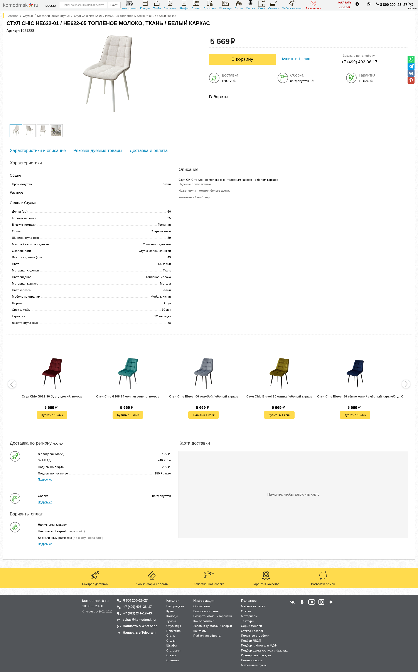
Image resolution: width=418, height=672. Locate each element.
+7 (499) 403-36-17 (359, 62)
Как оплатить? (203, 621)
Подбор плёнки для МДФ (259, 645)
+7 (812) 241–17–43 (137, 613)
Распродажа (313, 8)
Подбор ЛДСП (251, 640)
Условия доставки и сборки (212, 626)
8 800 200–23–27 (393, 5)
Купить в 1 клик (52, 415)
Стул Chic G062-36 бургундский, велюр (52, 396)
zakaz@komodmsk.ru (139, 619)
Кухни (261, 8)
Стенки (196, 8)
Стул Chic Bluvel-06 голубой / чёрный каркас (203, 396)
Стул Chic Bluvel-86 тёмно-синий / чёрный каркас (355, 396)
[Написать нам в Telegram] (357, 4)
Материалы (249, 616)
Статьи (246, 611)
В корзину (242, 59)
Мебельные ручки (253, 665)
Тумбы (157, 8)
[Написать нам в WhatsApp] (369, 4)
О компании (202, 606)
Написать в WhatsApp (140, 626)
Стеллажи (170, 8)
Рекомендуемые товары (97, 150)
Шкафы (184, 8)
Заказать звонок (344, 5)
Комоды (145, 8)
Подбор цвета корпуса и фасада (264, 650)
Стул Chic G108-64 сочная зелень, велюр (127, 396)
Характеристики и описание (38, 150)
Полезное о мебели (255, 635)
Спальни (273, 8)
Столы (239, 8)
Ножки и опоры (252, 660)
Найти (114, 5)
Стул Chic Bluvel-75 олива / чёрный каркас (279, 396)
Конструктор (129, 8)
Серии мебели (251, 626)
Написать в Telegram (139, 632)
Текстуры (247, 621)
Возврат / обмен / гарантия (212, 616)
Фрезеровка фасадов (256, 655)
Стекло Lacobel (252, 631)
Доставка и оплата (149, 150)
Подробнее (45, 479)
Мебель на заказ (292, 8)
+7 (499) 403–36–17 (137, 607)
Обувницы (225, 8)
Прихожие (210, 8)
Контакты (199, 631)
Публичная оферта (207, 635)
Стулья (250, 8)
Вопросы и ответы (206, 611)
